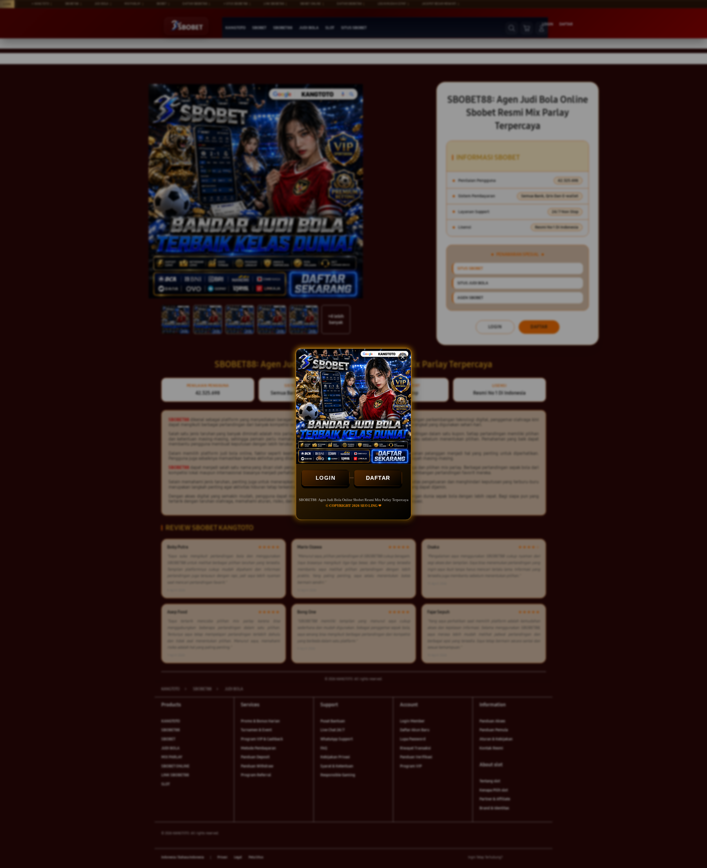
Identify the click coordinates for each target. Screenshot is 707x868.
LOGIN (326, 478)
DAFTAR (378, 478)
